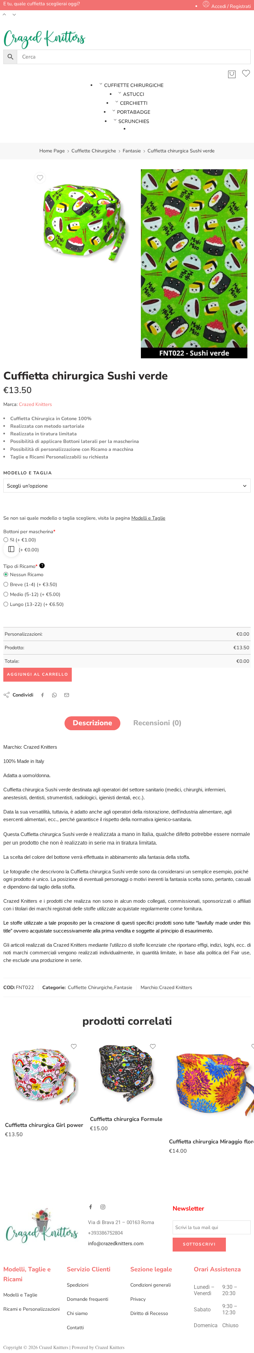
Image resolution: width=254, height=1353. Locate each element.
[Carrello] (231, 74)
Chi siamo (77, 1313)
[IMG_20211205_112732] (84, 222)
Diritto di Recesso (149, 1313)
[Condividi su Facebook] (42, 695)
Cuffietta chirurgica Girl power (44, 1125)
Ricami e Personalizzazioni (31, 1309)
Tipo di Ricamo (23, 566)
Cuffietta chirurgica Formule (126, 1119)
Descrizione (92, 723)
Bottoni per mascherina (29, 531)
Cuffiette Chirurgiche (93, 150)
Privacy (138, 1299)
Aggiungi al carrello (37, 674)
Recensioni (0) (157, 723)
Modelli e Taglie (20, 1295)
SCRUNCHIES (133, 121)
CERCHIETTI (134, 103)
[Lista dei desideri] (246, 74)
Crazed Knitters (35, 404)
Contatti (75, 1327)
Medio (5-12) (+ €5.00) (35, 594)
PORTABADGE (133, 112)
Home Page (52, 150)
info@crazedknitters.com (116, 1244)
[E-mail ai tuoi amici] (66, 695)
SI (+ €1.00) (23, 540)
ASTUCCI (133, 94)
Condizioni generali (150, 1285)
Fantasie (132, 150)
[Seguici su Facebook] (90, 1207)
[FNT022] (194, 263)
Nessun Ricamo (26, 574)
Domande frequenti (87, 1299)
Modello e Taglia (27, 473)
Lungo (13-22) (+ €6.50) (37, 604)
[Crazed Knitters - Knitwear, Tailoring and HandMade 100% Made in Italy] (44, 40)
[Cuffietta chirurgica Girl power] (44, 1076)
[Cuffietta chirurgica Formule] (126, 1073)
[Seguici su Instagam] (103, 1207)
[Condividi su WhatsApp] (54, 695)
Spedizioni (77, 1285)
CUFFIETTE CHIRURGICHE (133, 85)
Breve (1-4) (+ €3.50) (33, 584)
